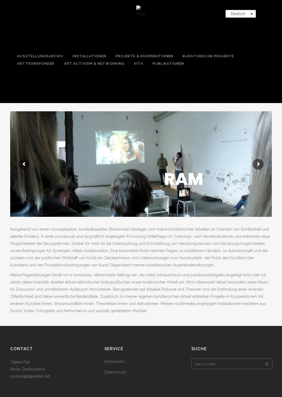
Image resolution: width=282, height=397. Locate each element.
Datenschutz (115, 372)
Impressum (114, 361)
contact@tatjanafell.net (30, 376)
